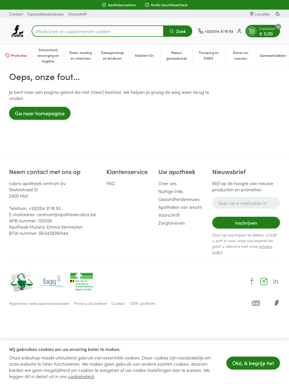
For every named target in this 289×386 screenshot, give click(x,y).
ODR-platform (143, 303)
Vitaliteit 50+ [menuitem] (147, 56)
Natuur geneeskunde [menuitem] (179, 55)
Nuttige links (170, 191)
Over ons (167, 183)
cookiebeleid (81, 376)
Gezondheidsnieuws (45, 14)
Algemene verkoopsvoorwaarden (39, 303)
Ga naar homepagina (40, 113)
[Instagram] (264, 281)
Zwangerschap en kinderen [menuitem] (114, 55)
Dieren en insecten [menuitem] (245, 55)
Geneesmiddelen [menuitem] (274, 56)
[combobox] (98, 31)
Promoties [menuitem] (19, 55)
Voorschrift (77, 14)
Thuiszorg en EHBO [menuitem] (212, 55)
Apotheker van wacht (180, 207)
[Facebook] (252, 281)
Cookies (118, 303)
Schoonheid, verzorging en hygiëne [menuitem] (50, 55)
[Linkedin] (276, 281)
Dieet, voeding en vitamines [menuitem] (82, 55)
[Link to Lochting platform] (276, 303)
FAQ (110, 183)
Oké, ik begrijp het (253, 363)
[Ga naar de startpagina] (17, 31)
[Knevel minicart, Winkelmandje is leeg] (252, 31)
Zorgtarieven (171, 223)
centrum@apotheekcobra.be (66, 214)
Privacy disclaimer (90, 303)
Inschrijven (246, 223)
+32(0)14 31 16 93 (45, 208)
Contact (16, 14)
